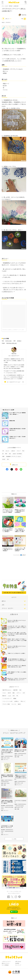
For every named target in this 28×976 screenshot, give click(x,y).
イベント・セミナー (7, 608)
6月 (3, 450)
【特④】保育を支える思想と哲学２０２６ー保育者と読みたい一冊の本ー (7, 802)
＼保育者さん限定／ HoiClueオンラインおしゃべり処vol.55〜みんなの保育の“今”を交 (7, 752)
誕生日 (19, 704)
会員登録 (17, 963)
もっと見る (14, 838)
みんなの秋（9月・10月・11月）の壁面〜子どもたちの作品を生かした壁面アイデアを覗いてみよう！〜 (16, 627)
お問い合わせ (18, 961)
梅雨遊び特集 (12, 420)
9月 (17, 695)
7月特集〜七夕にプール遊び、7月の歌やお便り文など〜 (17, 437)
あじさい (7, 450)
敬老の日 (4, 695)
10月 (14, 695)
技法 (20, 690)
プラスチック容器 (6, 704)
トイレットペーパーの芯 (7, 701)
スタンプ (18, 450)
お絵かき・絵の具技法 (17, 453)
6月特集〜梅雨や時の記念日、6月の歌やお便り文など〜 (17, 429)
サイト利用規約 (5, 965)
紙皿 (13, 692)
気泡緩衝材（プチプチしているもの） (13, 456)
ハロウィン (18, 692)
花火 (8, 459)
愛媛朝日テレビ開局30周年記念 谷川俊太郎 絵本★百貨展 (7, 776)
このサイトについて (6, 961)
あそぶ (4, 601)
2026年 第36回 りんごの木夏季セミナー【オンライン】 (7, 826)
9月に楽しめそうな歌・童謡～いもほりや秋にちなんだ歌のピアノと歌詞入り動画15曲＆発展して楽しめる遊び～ (16, 634)
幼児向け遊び (8, 340)
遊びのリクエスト (6, 963)
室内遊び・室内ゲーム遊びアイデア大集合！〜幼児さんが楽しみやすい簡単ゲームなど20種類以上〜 (16, 640)
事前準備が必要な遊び (11, 343)
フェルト (4, 692)
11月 (24, 692)
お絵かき (13, 450)
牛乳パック (23, 701)
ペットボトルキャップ (6, 698)
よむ (3, 604)
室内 (6, 453)
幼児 (10, 453)
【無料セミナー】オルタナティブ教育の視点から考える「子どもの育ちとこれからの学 (20, 777)
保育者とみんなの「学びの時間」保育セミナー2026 (20, 750)
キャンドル (14, 704)
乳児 (23, 450)
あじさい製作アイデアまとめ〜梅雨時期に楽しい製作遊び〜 (17, 413)
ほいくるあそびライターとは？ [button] (14, 382)
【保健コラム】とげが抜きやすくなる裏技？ (16, 653)
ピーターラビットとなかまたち (20, 801)
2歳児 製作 (15, 690)
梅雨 (3, 456)
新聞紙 (14, 698)
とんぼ (9, 695)
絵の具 (3, 459)
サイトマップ (18, 965)
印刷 (22, 18)
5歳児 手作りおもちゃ (6, 690)
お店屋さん (16, 701)
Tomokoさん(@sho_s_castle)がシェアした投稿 (13, 329)
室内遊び (19, 340)
